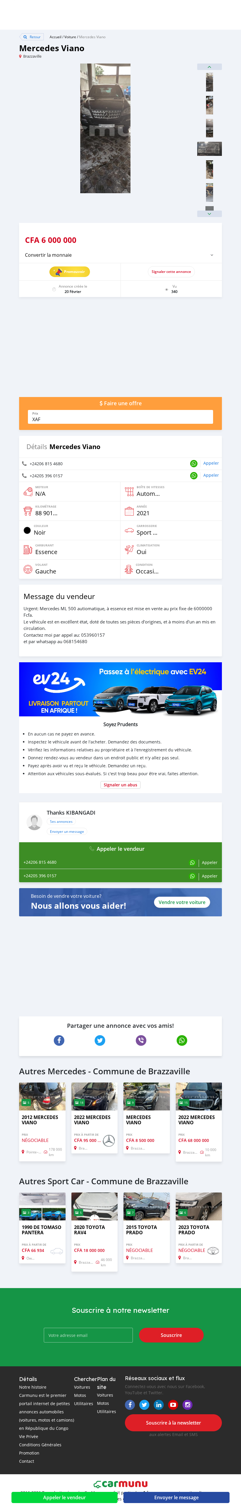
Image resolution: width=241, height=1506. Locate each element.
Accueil (55, 36)
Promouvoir (74, 271)
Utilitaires (83, 1403)
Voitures (82, 1387)
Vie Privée (28, 1436)
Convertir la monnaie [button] (48, 255)
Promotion (29, 1453)
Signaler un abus (120, 785)
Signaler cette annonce (171, 271)
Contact (26, 1461)
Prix (35, 413)
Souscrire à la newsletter (173, 1423)
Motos (80, 1395)
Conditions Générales (40, 1444)
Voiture (70, 36)
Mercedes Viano (92, 36)
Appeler (211, 463)
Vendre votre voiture (182, 902)
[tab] (120, 254)
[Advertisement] (120, 350)
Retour (35, 36)
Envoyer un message (67, 831)
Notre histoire (32, 1387)
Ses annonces (61, 821)
